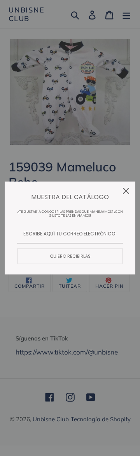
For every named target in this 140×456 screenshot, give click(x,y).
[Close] (126, 191)
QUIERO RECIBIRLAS (70, 256)
